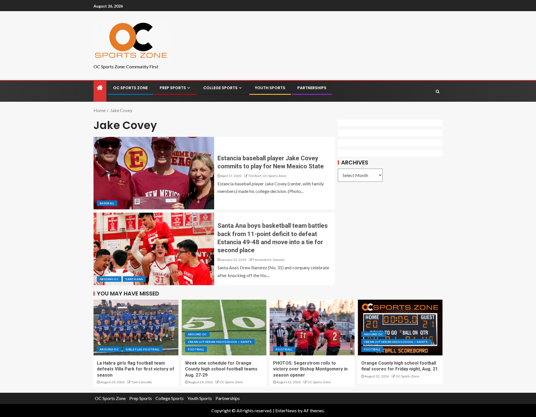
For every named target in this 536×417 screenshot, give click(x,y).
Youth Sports (270, 88)
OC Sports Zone (130, 88)
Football (196, 349)
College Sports (220, 88)
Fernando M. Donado (268, 260)
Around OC (109, 279)
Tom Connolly (141, 382)
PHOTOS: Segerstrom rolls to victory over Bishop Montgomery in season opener (310, 369)
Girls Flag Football (143, 349)
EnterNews (286, 410)
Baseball (107, 203)
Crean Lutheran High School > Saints (220, 341)
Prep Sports (173, 88)
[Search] (437, 91)
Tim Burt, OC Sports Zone (267, 176)
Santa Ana (134, 279)
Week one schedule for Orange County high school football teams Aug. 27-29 (221, 369)
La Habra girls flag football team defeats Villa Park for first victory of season (135, 369)
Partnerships (311, 88)
